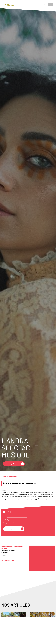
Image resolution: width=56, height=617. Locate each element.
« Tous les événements (9, 477)
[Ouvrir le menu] (50, 4)
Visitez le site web (7, 561)
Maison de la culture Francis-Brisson (17, 517)
